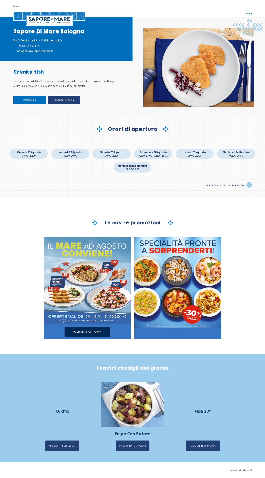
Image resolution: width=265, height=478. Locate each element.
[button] (249, 185)
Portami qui (29, 99)
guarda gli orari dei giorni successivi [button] (225, 185)
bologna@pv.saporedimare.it (35, 51)
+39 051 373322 (31, 46)
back (16, 6)
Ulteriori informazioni (87, 331)
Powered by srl (241, 470)
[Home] (49, 18)
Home (249, 13)
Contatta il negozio (64, 99)
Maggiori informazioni (62, 445)
